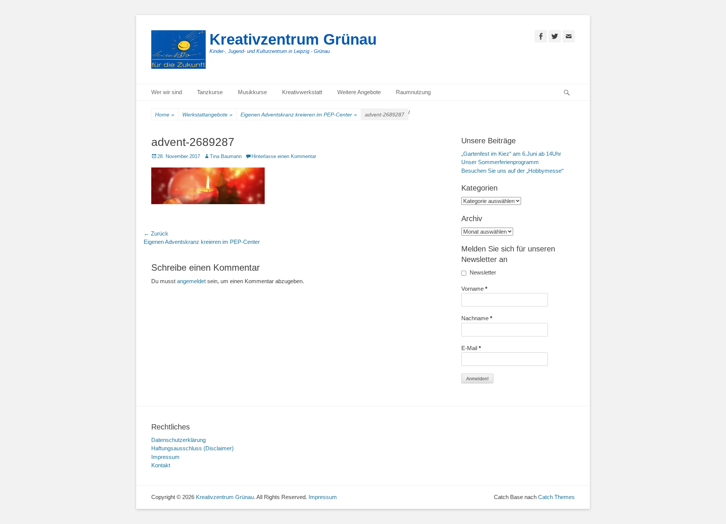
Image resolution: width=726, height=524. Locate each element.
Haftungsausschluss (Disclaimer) (192, 448)
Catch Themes (556, 497)
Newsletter (482, 272)
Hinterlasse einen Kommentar (283, 156)
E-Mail (471, 348)
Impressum (165, 457)
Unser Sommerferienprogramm (500, 162)
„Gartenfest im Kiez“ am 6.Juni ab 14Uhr (511, 153)
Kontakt (160, 465)
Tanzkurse (210, 92)
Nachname (476, 318)
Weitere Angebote (359, 92)
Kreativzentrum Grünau (293, 39)
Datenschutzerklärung (178, 440)
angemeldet (191, 281)
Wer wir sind (166, 92)
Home (164, 115)
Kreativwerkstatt (302, 92)
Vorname (474, 288)
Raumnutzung (413, 92)
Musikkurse (252, 92)
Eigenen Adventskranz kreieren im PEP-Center (298, 115)
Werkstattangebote (207, 115)
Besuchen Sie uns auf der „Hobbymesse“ (512, 170)
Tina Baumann (226, 156)
